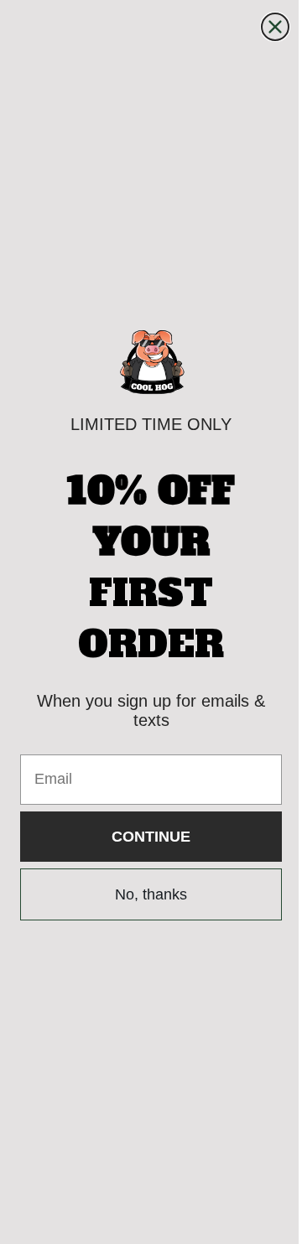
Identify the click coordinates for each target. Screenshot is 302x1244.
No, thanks (145, 894)
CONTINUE (145, 836)
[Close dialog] (262, 26)
